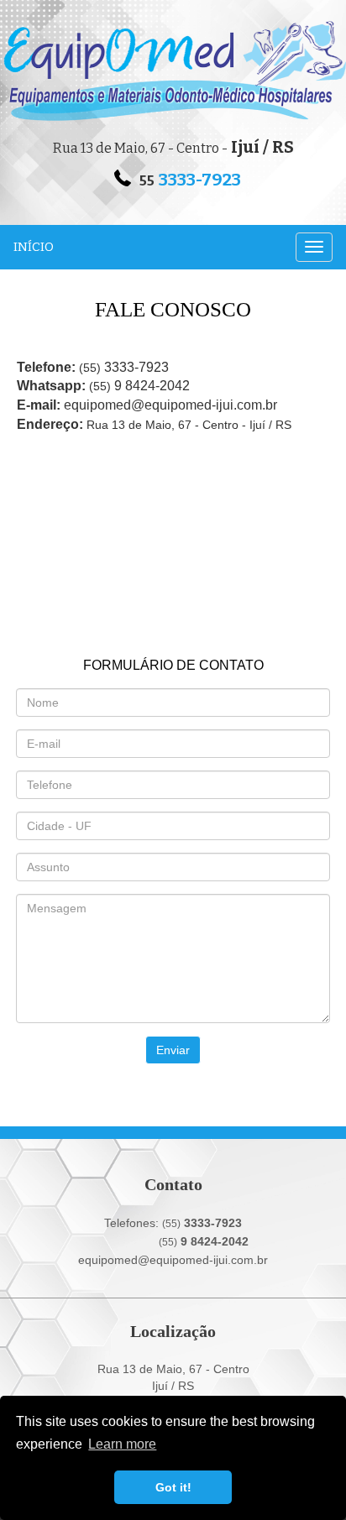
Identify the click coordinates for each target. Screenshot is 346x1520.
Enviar (173, 1050)
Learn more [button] (122, 1444)
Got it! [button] (173, 1487)
